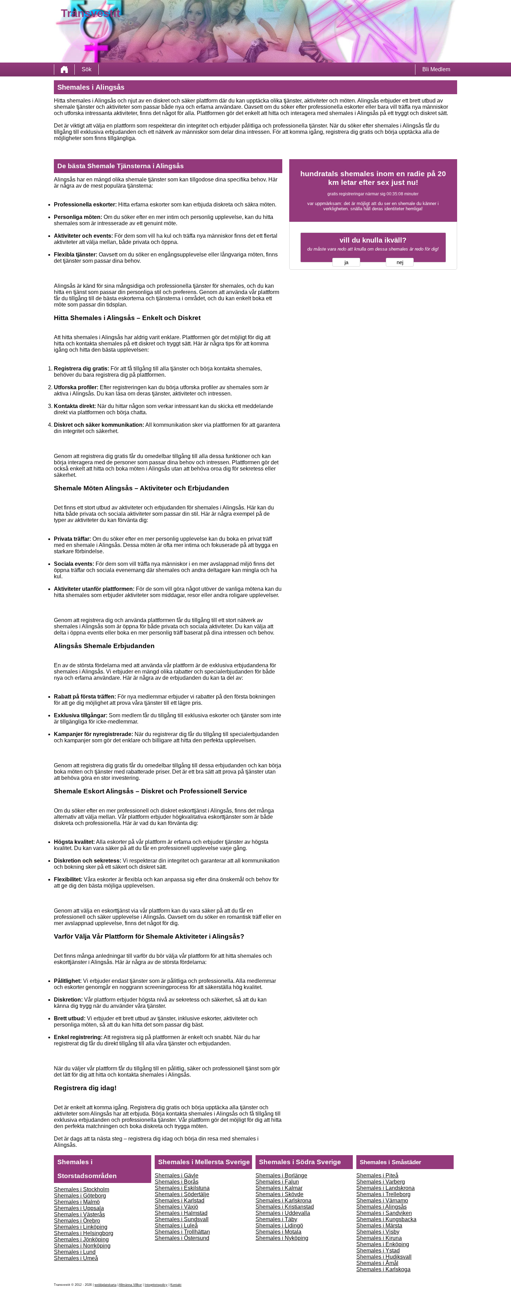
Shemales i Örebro (77, 1221)
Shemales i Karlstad (179, 1200)
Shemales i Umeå (76, 1258)
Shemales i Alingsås (381, 1207)
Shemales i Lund (75, 1252)
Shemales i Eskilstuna (182, 1188)
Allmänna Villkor (130, 1285)
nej (400, 262)
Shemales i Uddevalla (283, 1213)
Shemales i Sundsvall (182, 1219)
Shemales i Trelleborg (383, 1194)
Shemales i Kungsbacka (386, 1219)
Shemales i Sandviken (384, 1213)
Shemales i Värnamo (382, 1200)
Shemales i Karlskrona (283, 1200)
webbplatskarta (105, 1285)
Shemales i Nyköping (282, 1238)
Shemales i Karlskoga (383, 1269)
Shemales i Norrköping (82, 1246)
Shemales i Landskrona (385, 1188)
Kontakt (175, 1285)
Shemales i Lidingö (279, 1225)
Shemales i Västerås (79, 1214)
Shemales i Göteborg (80, 1196)
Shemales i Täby (276, 1219)
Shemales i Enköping (382, 1244)
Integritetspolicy (156, 1285)
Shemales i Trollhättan (182, 1232)
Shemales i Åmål (377, 1263)
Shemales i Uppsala (79, 1208)
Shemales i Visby (377, 1232)
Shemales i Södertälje (182, 1194)
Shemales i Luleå (176, 1225)
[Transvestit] (64, 69)
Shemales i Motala (278, 1232)
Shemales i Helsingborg (83, 1233)
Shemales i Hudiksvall (384, 1257)
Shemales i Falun (277, 1182)
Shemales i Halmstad (181, 1213)
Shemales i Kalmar (279, 1188)
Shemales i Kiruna (379, 1238)
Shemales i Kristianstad (285, 1207)
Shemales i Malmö (77, 1202)
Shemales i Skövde (279, 1194)
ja (346, 262)
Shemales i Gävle (176, 1175)
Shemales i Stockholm (81, 1189)
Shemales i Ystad (378, 1251)
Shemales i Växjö (176, 1207)
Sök (86, 69)
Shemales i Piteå (377, 1175)
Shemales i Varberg (380, 1182)
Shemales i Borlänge (281, 1175)
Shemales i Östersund (182, 1238)
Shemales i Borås (176, 1182)
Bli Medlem (436, 69)
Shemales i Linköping (80, 1227)
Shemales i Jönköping (81, 1239)
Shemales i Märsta (379, 1225)
